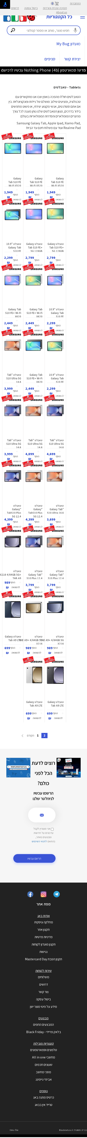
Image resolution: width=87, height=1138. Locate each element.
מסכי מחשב (43, 1072)
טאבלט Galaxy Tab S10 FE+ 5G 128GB (56, 247)
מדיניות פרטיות (44, 937)
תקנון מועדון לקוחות (44, 944)
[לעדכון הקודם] (85, 70)
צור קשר (43, 992)
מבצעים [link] (43, 1018)
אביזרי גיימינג (43, 1079)
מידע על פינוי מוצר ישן (43, 1006)
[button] (59, 195)
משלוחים (43, 977)
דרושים (15, 8)
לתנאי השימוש (39, 841)
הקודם (30, 735)
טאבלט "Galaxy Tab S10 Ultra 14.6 (55, 509)
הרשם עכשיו (34, 858)
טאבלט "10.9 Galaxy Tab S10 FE (13, 247)
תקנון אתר (43, 929)
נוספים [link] (43, 1091)
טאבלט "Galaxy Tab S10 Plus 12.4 (56, 574)
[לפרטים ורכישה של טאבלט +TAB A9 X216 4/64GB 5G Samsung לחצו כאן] (12, 551)
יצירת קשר (72, 59)
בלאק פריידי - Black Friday (43, 1032)
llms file (14, 1130)
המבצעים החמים (43, 1024)
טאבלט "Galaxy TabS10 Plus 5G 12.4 (35, 511)
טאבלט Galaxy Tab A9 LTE (13, 638)
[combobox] (44, 30)
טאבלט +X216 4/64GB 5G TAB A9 (10, 574)
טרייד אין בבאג (43, 1105)
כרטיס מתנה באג (43, 1097)
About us (61, 12)
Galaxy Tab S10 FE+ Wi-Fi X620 (34, 313)
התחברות (75, 3)
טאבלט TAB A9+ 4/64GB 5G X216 (52, 640)
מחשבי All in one (43, 1057)
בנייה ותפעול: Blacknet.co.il (73, 1130)
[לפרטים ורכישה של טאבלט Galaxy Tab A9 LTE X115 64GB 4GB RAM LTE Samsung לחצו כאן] (12, 617)
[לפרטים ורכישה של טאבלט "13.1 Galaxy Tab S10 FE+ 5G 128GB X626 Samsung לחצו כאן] (55, 224)
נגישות (43, 951)
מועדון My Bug (68, 43)
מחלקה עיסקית (43, 922)
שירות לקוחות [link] (43, 970)
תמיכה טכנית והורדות (55, 8)
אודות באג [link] (43, 916)
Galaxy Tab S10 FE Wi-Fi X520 (57, 182)
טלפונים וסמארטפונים (43, 1050)
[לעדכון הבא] (2, 70)
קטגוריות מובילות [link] (43, 1043)
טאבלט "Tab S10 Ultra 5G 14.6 (13, 378)
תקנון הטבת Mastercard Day (43, 959)
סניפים (50, 59)
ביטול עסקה (31, 8)
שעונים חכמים (43, 1064)
